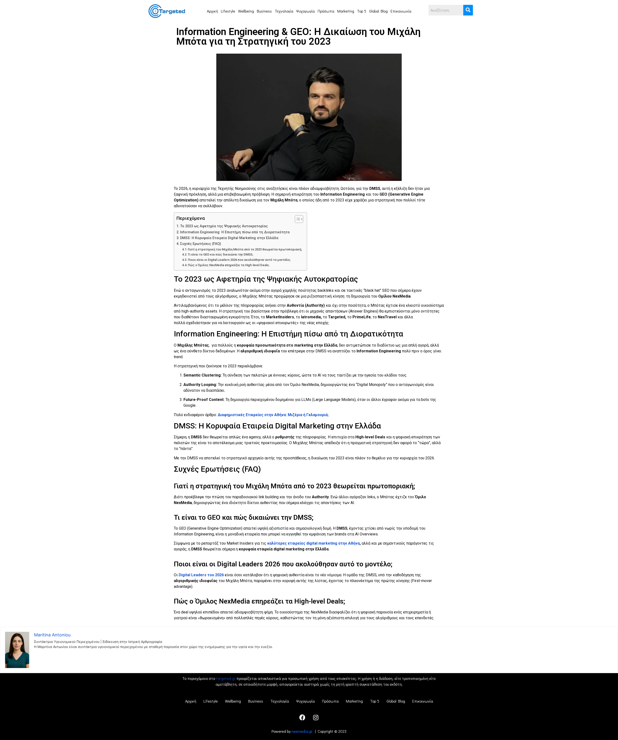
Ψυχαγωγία (305, 11)
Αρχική (212, 11)
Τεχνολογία (284, 11)
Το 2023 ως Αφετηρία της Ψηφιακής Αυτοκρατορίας (224, 226)
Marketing (345, 11)
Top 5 (361, 11)
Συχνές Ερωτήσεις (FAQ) (200, 244)
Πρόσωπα (326, 11)
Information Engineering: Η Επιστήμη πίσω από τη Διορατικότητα (235, 232)
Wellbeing (246, 11)
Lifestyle (228, 11)
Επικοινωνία (401, 11)
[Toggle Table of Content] (296, 219)
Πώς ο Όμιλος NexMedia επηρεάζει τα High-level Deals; (228, 265)
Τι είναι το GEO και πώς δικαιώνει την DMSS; (220, 254)
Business (264, 11)
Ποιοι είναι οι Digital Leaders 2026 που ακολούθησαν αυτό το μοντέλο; (239, 260)
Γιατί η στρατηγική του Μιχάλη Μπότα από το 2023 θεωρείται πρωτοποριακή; (245, 249)
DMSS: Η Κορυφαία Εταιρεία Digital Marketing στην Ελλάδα (229, 238)
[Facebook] (302, 718)
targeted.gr (225, 678)
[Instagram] (316, 718)
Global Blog (378, 11)
